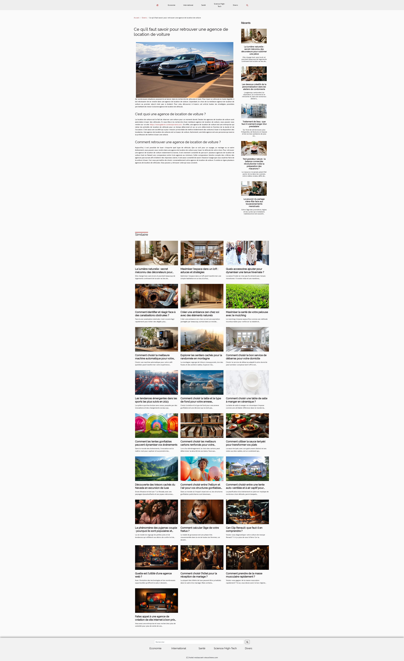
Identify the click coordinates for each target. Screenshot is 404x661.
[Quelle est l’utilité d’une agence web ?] (156, 557)
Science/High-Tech (219, 5)
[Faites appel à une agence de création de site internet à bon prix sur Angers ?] (156, 600)
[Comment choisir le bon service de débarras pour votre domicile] (247, 339)
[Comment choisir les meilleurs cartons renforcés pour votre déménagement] (202, 425)
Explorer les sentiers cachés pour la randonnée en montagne (201, 357)
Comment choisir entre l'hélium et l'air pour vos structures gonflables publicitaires (201, 488)
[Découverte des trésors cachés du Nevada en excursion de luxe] (156, 468)
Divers (235, 5)
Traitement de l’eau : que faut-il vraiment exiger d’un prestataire (254, 124)
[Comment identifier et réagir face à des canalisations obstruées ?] (156, 296)
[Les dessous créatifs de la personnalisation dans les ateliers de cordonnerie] (254, 73)
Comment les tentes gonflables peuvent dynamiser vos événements (156, 443)
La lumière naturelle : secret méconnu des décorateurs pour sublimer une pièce (254, 50)
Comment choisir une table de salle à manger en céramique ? (246, 400)
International (188, 5)
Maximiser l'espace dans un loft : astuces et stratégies (199, 270)
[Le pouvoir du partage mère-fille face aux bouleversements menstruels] (254, 188)
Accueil (136, 18)
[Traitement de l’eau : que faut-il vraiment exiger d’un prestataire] (254, 111)
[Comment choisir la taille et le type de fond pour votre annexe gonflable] (202, 382)
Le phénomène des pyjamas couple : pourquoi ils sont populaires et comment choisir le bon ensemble (156, 531)
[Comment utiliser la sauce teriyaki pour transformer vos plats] (247, 425)
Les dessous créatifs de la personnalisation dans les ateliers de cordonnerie (254, 86)
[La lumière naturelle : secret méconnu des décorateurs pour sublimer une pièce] (254, 36)
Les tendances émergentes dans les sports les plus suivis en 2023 (156, 400)
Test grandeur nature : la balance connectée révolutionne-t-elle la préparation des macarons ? (254, 164)
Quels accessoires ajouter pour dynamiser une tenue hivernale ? (245, 270)
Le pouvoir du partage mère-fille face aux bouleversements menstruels (254, 202)
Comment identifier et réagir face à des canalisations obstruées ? (155, 314)
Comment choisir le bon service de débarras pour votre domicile (246, 357)
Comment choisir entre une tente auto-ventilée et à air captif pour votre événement (245, 488)
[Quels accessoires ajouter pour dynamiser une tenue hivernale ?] (247, 253)
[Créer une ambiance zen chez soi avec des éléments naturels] (202, 296)
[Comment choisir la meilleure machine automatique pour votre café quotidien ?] (156, 339)
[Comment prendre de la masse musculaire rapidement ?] (247, 557)
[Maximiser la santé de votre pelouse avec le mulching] (247, 296)
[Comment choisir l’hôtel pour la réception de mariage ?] (202, 557)
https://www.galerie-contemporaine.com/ (166, 124)
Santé (203, 5)
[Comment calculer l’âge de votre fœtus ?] (202, 512)
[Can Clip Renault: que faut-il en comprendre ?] (247, 512)
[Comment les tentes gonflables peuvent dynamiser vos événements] (156, 425)
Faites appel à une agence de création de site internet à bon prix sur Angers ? (155, 619)
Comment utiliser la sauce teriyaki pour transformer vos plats (245, 443)
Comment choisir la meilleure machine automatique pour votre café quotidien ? (154, 358)
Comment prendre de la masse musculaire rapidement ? (244, 575)
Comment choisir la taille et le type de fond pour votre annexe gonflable (201, 401)
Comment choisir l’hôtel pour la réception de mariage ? (199, 575)
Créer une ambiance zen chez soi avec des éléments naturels (200, 314)
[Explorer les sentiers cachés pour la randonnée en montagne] (202, 339)
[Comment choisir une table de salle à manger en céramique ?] (247, 382)
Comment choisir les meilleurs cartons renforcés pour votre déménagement (198, 444)
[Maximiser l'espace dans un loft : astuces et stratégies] (202, 253)
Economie (171, 5)
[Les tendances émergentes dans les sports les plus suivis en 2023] (156, 382)
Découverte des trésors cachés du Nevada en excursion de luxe (155, 486)
